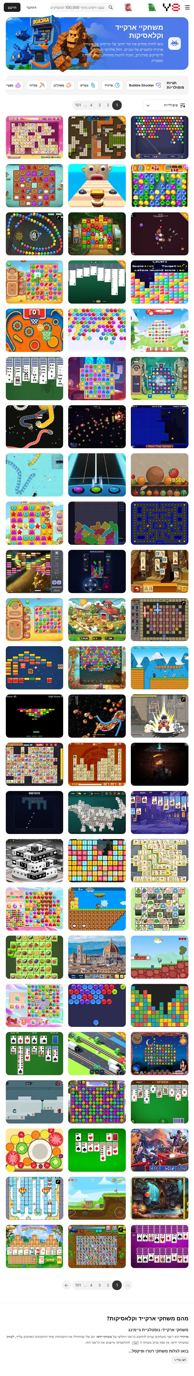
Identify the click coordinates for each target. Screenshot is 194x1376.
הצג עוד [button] (181, 1360)
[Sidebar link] (187, 7)
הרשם (12, 7)
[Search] (109, 7)
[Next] (13, 83)
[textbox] (166, 105)
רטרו (135, 1342)
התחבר (31, 7)
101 (78, 105)
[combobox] (165, 105)
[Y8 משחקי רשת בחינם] (171, 7)
